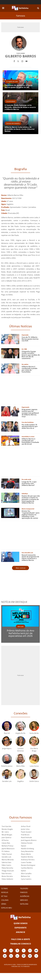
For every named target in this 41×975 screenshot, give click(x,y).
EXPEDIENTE (20, 927)
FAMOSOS (23, 892)
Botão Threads (36, 957)
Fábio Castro (6, 865)
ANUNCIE (20, 932)
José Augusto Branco (29, 840)
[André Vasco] (34, 774)
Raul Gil (7, 733)
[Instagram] (22, 61)
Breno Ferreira (7, 876)
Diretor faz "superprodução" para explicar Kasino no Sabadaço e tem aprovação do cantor (30, 514)
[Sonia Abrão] (34, 726)
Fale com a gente (20, 939)
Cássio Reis (6, 843)
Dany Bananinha (27, 851)
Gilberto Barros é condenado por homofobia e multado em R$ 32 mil (30, 441)
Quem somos (20, 923)
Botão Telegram (5, 957)
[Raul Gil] (7, 726)
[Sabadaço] (10, 497)
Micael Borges (7, 835)
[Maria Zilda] (20, 759)
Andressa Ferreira (27, 860)
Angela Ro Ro (20, 733)
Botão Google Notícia (11, 957)
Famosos (20, 15)
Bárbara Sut (25, 876)
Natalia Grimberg (27, 848)
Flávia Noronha (7, 868)
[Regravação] (10, 411)
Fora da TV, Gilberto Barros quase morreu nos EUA (30, 339)
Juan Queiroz (6, 837)
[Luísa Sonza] (34, 759)
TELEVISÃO (24, 888)
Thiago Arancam (8, 871)
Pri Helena (5, 851)
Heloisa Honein (26, 843)
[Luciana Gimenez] (20, 741)
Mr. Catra (5, 832)
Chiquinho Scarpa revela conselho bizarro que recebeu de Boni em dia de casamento (31, 354)
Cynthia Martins (27, 868)
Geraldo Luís (7, 781)
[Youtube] (26, 61)
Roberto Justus (6, 766)
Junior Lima (25, 829)
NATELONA (24, 904)
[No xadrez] (10, 368)
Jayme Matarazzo (8, 848)
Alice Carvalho (26, 873)
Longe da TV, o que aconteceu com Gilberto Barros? (29, 483)
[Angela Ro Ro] (20, 726)
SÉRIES (3, 904)
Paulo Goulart (26, 832)
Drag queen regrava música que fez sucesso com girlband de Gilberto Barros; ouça (30, 412)
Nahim (23, 871)
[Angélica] (20, 774)
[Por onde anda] (10, 483)
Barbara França (7, 846)
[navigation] (3, 7)
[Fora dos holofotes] (10, 426)
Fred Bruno (25, 835)
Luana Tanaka (26, 862)
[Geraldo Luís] (7, 774)
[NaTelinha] (20, 8)
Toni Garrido (6, 826)
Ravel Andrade (26, 837)
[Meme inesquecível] (10, 513)
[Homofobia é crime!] (10, 440)
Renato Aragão (7, 829)
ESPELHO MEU (6, 908)
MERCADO (24, 900)
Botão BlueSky (30, 957)
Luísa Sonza (34, 766)
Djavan (23, 846)
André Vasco (34, 781)
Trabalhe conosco (20, 943)
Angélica (20, 781)
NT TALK (4, 896)
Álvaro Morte (26, 854)
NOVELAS (4, 892)
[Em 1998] (10, 353)
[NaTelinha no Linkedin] (17, 956)
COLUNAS (4, 900)
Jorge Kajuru (6, 748)
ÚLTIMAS (4, 888)
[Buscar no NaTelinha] (38, 8)
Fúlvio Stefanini (7, 879)
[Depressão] (10, 339)
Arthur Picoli (25, 826)
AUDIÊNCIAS (24, 896)
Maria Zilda (20, 766)
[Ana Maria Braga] (34, 741)
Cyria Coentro (26, 879)
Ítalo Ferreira (6, 873)
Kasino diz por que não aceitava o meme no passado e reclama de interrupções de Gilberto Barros (31, 499)
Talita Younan (7, 854)
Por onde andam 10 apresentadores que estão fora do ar (30, 426)
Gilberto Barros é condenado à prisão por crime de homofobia (29, 369)
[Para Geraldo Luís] (10, 557)
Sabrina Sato (6, 862)
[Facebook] (14, 61)
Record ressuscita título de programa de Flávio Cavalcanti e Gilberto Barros (30, 557)
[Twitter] (18, 61)
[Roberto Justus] (7, 759)
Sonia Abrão (34, 733)
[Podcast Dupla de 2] (24, 956)
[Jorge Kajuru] (7, 741)
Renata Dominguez (28, 865)
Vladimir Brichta (27, 857)
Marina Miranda (8, 860)
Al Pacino (5, 840)
